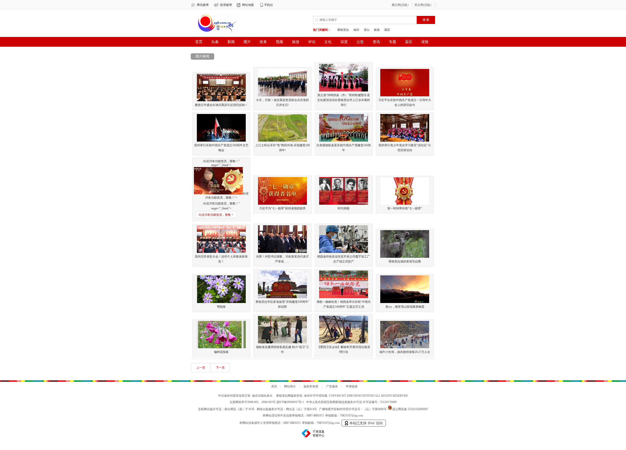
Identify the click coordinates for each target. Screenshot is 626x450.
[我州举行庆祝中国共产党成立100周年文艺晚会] (221, 140)
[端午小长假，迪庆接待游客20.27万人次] (404, 347)
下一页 (220, 367)
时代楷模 (343, 208)
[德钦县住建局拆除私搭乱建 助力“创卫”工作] (282, 342)
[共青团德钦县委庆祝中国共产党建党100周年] (343, 140)
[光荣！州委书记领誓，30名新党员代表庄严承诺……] (282, 252)
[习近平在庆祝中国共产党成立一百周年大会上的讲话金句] (404, 95)
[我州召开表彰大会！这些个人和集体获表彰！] (221, 252)
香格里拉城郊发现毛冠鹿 (405, 261)
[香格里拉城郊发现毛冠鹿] (404, 257)
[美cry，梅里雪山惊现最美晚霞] (404, 302)
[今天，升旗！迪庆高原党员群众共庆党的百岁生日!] (282, 95)
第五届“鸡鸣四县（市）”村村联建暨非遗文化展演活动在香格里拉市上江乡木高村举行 (343, 100)
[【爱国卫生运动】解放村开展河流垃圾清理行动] (343, 342)
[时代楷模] (343, 203)
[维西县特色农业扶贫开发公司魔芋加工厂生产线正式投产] (343, 252)
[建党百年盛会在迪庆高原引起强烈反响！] (221, 100)
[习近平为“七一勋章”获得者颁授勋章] (282, 203)
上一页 (200, 367)
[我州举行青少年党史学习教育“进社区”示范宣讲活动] (404, 140)
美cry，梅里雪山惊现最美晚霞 (404, 306)
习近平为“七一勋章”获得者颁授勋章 (282, 208)
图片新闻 (202, 56)
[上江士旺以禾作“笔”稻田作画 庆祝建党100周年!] (282, 140)
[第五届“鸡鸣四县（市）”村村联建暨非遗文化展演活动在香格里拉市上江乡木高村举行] (343, 90)
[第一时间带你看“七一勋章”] (404, 203)
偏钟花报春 (221, 352)
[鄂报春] (221, 302)
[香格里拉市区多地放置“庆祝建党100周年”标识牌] (282, 297)
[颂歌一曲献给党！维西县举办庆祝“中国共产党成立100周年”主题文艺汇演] (343, 297)
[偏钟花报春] (221, 347)
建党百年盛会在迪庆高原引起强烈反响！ (221, 105)
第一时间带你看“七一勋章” (404, 208)
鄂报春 (221, 306)
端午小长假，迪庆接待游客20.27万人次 (405, 352)
